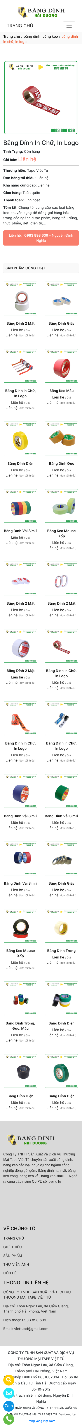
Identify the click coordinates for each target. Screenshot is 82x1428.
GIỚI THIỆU (12, 1247)
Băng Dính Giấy (62, 323)
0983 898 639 (36, 235)
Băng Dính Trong (61, 950)
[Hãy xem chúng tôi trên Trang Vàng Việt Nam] (6, 1380)
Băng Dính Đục (61, 463)
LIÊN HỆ (10, 1273)
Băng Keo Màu (61, 390)
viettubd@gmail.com (31, 1328)
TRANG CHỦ (20, 25)
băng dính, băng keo (41, 36)
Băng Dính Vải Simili (20, 531)
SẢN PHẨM (12, 1255)
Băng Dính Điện (20, 463)
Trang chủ (11, 36)
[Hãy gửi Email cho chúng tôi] (6, 1393)
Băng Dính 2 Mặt (21, 323)
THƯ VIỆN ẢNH (16, 1264)
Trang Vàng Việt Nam (41, 1421)
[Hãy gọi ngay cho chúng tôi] (6, 1419)
